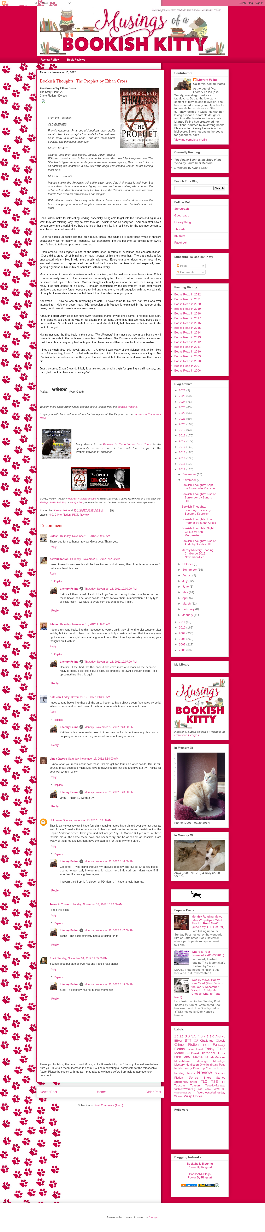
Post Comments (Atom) (109, 1105)
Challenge (206, 1040)
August (187, 575)
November (189, 480)
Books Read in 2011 (187, 346)
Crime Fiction (63, 514)
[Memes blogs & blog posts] (189, 1185)
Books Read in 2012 (187, 342)
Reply (53, 546)
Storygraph (181, 208)
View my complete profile (190, 139)
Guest (195, 1053)
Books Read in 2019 (187, 308)
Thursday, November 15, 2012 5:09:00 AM (85, 536)
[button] (100, 96)
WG (200, 1089)
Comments (186, 272)
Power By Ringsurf (200, 1167)
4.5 (206, 1036)
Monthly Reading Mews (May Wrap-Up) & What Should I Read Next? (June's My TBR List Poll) (208, 921)
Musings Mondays (210, 1061)
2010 (182, 627)
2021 (182, 418)
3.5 (193, 1036)
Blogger (153, 1217)
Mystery (179, 1064)
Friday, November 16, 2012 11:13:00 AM (86, 697)
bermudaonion (59, 558)
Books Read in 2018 (187, 313)
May (185, 592)
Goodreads (181, 215)
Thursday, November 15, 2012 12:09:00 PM (110, 588)
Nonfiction (192, 1064)
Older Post (153, 1092)
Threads (179, 229)
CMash (54, 536)
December (189, 474)
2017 (182, 441)
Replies (58, 581)
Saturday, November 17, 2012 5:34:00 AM (93, 758)
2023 (182, 407)
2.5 (181, 1036)
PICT (75, 514)
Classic (220, 1040)
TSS (214, 1082)
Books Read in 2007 (187, 365)
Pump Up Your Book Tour (209, 1068)
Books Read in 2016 (187, 323)
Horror (221, 1053)
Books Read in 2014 (187, 332)
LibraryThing (182, 222)
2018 (182, 435)
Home (101, 1092)
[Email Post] (112, 510)
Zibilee (54, 624)
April (185, 598)
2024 (182, 401)
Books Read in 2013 (187, 337)
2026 (182, 390)
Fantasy (219, 1045)
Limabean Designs (186, 735)
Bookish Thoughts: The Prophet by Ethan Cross (199, 520)
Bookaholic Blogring (200, 1163)
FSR (205, 1044)
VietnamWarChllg (184, 1089)
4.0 (51, 514)
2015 (182, 452)
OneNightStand (209, 1064)
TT (223, 1081)
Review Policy (50, 59)
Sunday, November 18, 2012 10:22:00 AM (97, 904)
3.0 (187, 1036)
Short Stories (214, 1077)
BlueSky (179, 235)
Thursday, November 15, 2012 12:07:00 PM (110, 661)
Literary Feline (69, 588)
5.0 (212, 1036)
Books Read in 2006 (187, 370)
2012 (182, 469)
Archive (220, 1036)
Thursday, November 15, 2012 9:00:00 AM (85, 624)
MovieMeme (182, 1061)
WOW (208, 1089)
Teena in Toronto (60, 904)
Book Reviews (76, 59)
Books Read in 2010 (187, 351)
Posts (183, 265)
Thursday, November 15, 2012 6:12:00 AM (95, 558)
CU (196, 1040)
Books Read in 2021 (187, 299)
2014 (182, 458)
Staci (53, 958)
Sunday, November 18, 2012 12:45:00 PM (82, 958)
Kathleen (55, 697)
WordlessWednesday (211, 1092)
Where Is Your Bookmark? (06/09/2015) (208, 953)
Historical (207, 1053)
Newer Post (48, 1092)
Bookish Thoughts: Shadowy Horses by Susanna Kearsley (196, 510)
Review (84, 514)
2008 (182, 638)
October (188, 564)
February (188, 609)
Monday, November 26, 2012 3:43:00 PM (109, 727)
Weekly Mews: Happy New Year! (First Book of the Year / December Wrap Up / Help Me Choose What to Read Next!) (198, 988)
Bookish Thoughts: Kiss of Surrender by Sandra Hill (199, 497)
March (187, 603)
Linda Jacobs (58, 758)
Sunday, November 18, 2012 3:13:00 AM (87, 820)
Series (193, 1077)
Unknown (56, 820)
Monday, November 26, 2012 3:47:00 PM (109, 930)
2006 (182, 650)
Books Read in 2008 (187, 361)
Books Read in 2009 (187, 356)
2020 (182, 424)
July (185, 581)
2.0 (176, 1036)
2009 (182, 633)
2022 (182, 413)
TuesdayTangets (215, 1085)
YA (200, 1096)
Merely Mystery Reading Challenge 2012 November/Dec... (197, 553)
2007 (182, 644)
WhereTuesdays (182, 1092)
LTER (177, 1057)
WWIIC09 (219, 1089)
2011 (182, 622)
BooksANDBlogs (200, 1174)
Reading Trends (184, 1073)
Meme (197, 1057)
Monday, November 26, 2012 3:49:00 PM (109, 984)
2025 (182, 396)
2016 (182, 446)
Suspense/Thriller (185, 1081)
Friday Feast (195, 1049)
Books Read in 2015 (187, 327)
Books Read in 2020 (187, 304)
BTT (188, 1040)
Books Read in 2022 (187, 294)
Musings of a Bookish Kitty (81, 498)
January (188, 615)
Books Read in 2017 (187, 318)
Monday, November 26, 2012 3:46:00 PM (109, 861)
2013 (182, 463)
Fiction (179, 1049)
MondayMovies (215, 1057)
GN (187, 1053)
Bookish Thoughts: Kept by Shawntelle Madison (198, 486)
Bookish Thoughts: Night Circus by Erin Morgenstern (198, 532)
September (190, 569)
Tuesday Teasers (187, 1085)
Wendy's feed (76, 502)
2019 (182, 429)
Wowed (178, 1096)
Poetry (187, 1068)
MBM (187, 1057)
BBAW (178, 1040)
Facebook (180, 242)
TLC (204, 1082)
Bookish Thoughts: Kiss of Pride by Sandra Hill (199, 542)
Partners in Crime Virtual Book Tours (127, 444)
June (186, 586)
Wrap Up (191, 1096)
